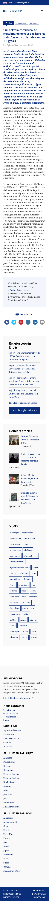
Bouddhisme (9, 761)
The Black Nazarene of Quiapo (23, 402)
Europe (33, 573)
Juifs (5, 798)
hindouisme (24, 585)
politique (13, 620)
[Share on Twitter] (13, 324)
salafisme (23, 625)
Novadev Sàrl (39, 897)
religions (33, 620)
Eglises (35, 567)
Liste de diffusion (11, 738)
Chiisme (7, 766)
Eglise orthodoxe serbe (20, 567)
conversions (15, 556)
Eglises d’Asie (16, 290)
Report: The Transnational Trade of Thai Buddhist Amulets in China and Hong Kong (24, 356)
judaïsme (14, 602)
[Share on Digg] (35, 324)
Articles (9, 23)
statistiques (15, 631)
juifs (22, 602)
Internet (25, 591)
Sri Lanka (33, 23)
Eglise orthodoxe (17, 561)
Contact (7, 742)
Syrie (33, 631)
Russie (13, 625)
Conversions (9, 770)
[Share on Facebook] (6, 324)
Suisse (25, 631)
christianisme (15, 550)
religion (23, 620)
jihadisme (33, 596)
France (13, 585)
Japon (6, 850)
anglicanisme (27, 532)
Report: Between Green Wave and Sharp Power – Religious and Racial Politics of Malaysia (24, 381)
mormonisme (28, 608)
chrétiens (28, 550)
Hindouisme (8, 782)
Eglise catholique (31, 556)
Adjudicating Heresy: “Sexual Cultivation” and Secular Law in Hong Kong (23, 393)
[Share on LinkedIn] (28, 324)
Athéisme (7, 757)
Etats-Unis (23, 573)
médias (26, 614)
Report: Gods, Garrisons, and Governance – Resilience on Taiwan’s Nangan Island (22, 368)
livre (28, 602)
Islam (5, 790)
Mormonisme (9, 802)
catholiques (15, 544)
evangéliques (15, 579)
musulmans (21, 23)
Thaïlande (14, 637)
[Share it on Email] (42, 324)
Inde (33, 585)
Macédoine (14, 608)
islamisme (14, 596)
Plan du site (8, 734)
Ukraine (33, 637)
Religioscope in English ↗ (18, 2)
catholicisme (29, 538)
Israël (24, 596)
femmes (27, 579)
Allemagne (14, 532)
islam (33, 591)
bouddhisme (15, 538)
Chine (25, 544)
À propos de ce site (12, 730)
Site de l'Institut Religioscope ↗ (18, 698)
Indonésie (14, 591)
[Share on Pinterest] (21, 324)
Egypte (13, 573)
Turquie (24, 637)
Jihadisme (7, 794)
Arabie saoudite (10, 822)
